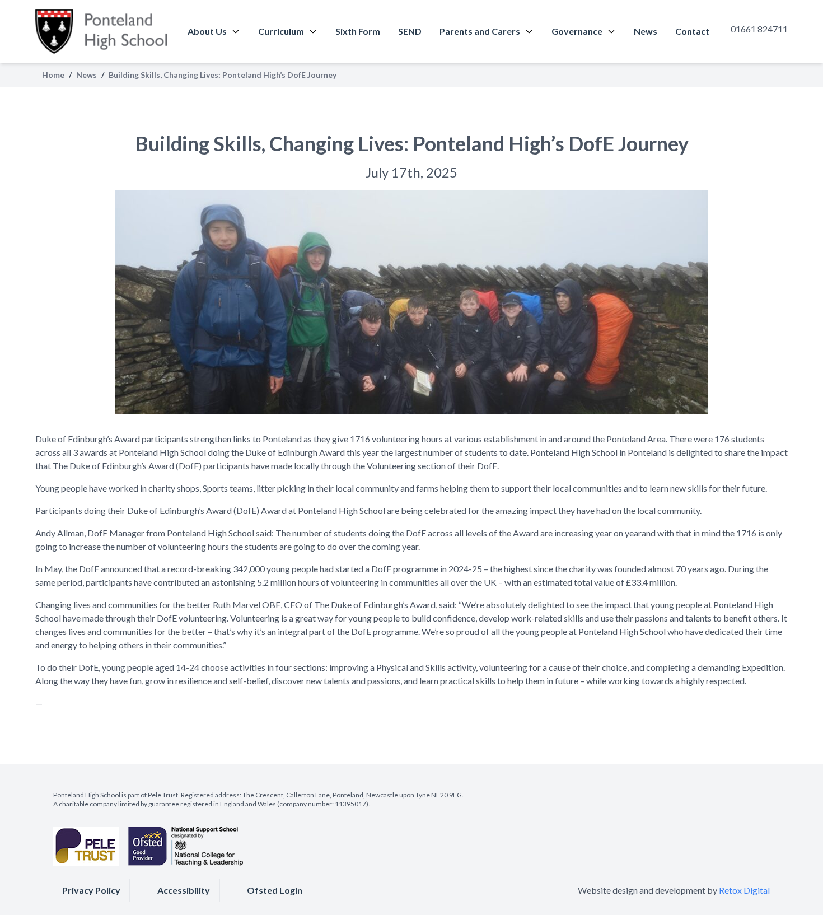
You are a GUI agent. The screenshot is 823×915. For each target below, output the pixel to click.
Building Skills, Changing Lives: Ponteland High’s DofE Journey (412, 143)
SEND (410, 31)
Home (53, 75)
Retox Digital (744, 890)
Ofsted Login (274, 890)
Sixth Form (357, 31)
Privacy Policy (91, 890)
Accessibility (183, 890)
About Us (207, 31)
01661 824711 (759, 29)
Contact (692, 31)
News (645, 31)
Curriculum (281, 31)
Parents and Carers (479, 31)
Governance (576, 31)
